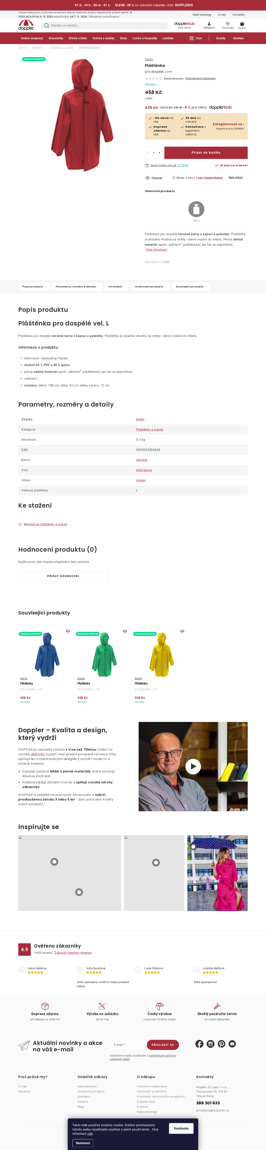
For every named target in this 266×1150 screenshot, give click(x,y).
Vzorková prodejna (91, 1091)
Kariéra (83, 1101)
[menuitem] (32, 38)
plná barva (144, 470)
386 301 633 (208, 1103)
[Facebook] (199, 1044)
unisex (141, 480)
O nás (222, 14)
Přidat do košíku (206, 152)
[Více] (196, 38)
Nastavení (83, 1143)
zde (90, 1134)
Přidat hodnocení (63, 576)
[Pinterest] (221, 1044)
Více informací (156, 250)
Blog (81, 1106)
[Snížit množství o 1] (148, 153)
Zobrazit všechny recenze (73, 953)
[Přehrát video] (193, 766)
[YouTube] (232, 1044)
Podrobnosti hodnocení (200, 78)
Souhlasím (181, 1128)
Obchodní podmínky (152, 1091)
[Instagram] (211, 1044)
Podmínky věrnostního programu (161, 1096)
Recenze (24, 1091)
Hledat (46, 25)
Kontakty (239, 14)
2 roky (189, 177)
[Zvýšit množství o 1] (159, 153)
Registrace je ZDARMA (228, 126)
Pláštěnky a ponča (149, 429)
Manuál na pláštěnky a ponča (45, 524)
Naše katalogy (202, 14)
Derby (149, 59)
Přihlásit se (163, 1044)
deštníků (38, 754)
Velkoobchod (87, 1086)
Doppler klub (146, 1101)
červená (142, 460)
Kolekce (142, 1106)
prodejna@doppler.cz (212, 1110)
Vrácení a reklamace (152, 1086)
